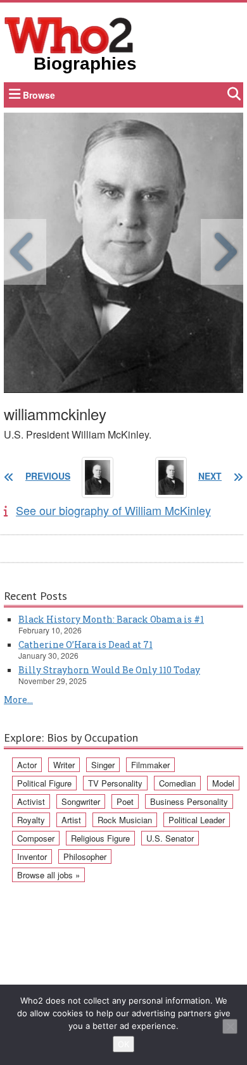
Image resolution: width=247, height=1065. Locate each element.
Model (223, 783)
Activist (31, 801)
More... (18, 700)
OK (123, 1044)
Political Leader (196, 820)
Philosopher (84, 856)
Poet (125, 801)
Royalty (31, 820)
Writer (64, 765)
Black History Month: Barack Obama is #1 (111, 619)
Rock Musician (125, 820)
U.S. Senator (170, 838)
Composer (35, 838)
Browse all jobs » (48, 875)
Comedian (177, 783)
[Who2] (69, 34)
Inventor (32, 856)
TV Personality (115, 783)
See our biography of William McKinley (113, 510)
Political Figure (44, 783)
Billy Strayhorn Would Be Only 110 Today (109, 670)
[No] (230, 1026)
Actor (27, 765)
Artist (71, 820)
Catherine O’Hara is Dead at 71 (85, 644)
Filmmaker (150, 765)
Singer (103, 765)
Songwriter (80, 801)
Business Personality (189, 801)
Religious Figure (100, 838)
